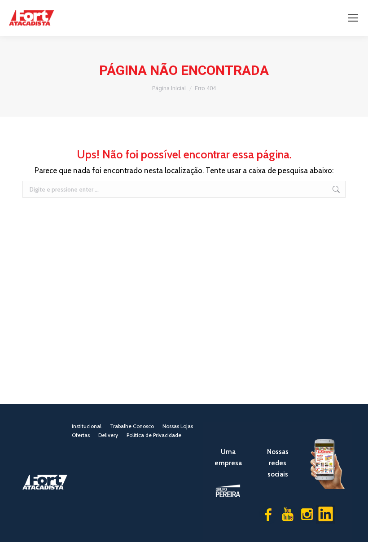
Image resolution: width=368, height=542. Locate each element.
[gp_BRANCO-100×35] (228, 491)
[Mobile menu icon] (353, 18)
